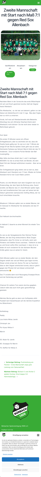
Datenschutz (17, 474)
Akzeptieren (20, 459)
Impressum (25, 474)
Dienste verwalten (8, 454)
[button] (38, 435)
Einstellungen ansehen (21, 470)
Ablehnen (20, 464)
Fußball (33, 70)
